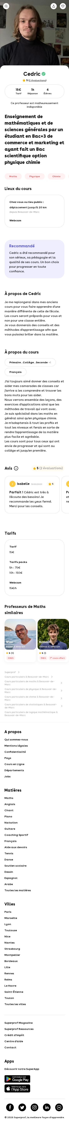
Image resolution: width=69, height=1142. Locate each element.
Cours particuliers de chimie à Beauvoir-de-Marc (29, 698)
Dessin (8, 871)
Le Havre (10, 985)
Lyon (7, 924)
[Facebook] (10, 1107)
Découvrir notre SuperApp (21, 1068)
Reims (8, 979)
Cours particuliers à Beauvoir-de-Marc (27, 676)
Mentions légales (16, 745)
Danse (8, 859)
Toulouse (10, 930)
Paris (7, 911)
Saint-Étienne (13, 991)
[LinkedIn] (47, 1107)
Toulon (9, 997)
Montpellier (12, 954)
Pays (7, 757)
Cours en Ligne (14, 764)
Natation (11, 822)
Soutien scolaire (15, 865)
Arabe (8, 884)
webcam (15, 220)
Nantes (9, 942)
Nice (7, 936)
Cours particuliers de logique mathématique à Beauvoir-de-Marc (31, 714)
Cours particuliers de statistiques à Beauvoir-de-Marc (31, 706)
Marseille (10, 917)
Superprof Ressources (19, 1028)
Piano (8, 816)
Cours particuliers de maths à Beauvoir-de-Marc (29, 683)
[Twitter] (22, 1107)
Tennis (8, 853)
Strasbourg (12, 948)
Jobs (7, 776)
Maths (8, 797)
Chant (8, 810)
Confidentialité (15, 751)
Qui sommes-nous (16, 739)
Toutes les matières (17, 890)
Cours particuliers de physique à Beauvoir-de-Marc (31, 691)
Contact (10, 1047)
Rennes (9, 973)
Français (10, 841)
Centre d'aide (13, 1041)
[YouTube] (59, 1107)
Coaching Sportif (16, 834)
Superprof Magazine (18, 1022)
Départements (14, 770)
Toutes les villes (15, 1004)
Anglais (9, 804)
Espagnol (10, 877)
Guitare (9, 828)
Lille (7, 967)
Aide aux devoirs (15, 847)
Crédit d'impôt (14, 1035)
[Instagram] (34, 1107)
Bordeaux (11, 961)
